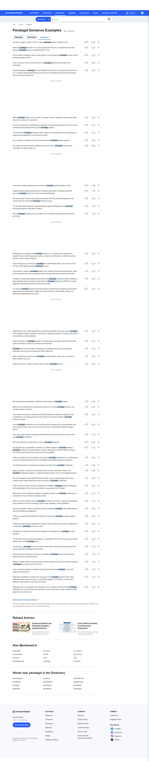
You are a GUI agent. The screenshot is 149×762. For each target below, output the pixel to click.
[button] (130, 13)
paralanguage (18, 678)
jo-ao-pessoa (17, 654)
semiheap (46, 661)
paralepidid (47, 688)
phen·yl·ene (78, 654)
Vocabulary (49, 731)
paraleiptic (16, 688)
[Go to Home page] (14, 13)
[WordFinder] (142, 13)
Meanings (19, 37)
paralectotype (78, 682)
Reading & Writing (51, 739)
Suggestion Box (115, 719)
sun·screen (77, 651)
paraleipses (47, 685)
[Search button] (110, 19)
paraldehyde (47, 682)
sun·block (77, 661)
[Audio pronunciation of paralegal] (65, 31)
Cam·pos (16, 657)
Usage (47, 735)
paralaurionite (79, 678)
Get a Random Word (22, 725)
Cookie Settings (83, 727)
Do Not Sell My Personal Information (85, 736)
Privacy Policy (83, 719)
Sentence (21, 24)
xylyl (75, 657)
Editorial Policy (83, 723)
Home (14, 24)
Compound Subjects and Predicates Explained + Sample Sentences (41, 625)
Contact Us (114, 715)
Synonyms (32, 37)
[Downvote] (94, 42)
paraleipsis (77, 685)
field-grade (16, 651)
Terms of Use (82, 731)
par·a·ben (46, 651)
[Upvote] (87, 42)
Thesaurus (49, 719)
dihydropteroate (18, 661)
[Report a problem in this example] (98, 42)
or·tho (45, 657)
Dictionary (48, 715)
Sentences (41, 19)
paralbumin (17, 682)
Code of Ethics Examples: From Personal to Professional (88, 625)
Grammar (48, 727)
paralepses (78, 688)
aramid (45, 654)
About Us (81, 715)
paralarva (46, 678)
